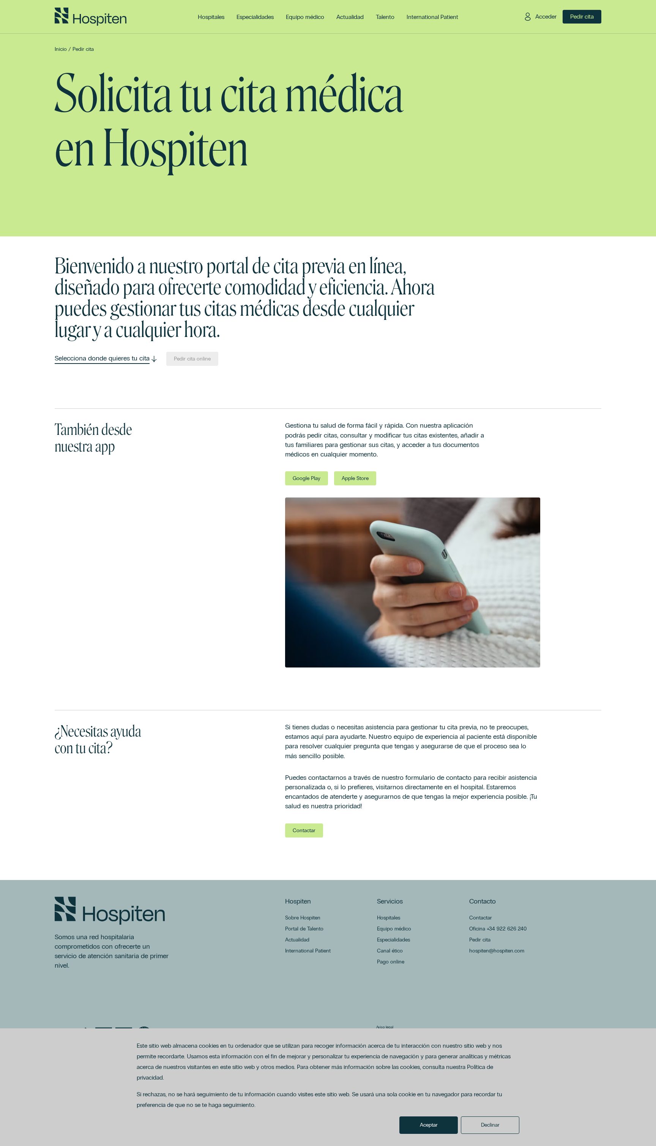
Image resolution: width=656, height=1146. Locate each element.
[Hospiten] (90, 17)
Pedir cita (83, 49)
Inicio (61, 49)
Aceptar (429, 1125)
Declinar (490, 1125)
